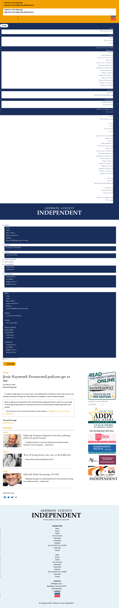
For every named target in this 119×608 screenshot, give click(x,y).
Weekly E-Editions (107, 102)
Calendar (57, 543)
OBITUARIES (8, 262)
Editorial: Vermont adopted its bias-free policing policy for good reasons (46, 436)
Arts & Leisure (57, 536)
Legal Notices (10, 269)
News (57, 528)
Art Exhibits (9, 279)
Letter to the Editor (12, 255)
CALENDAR (8, 274)
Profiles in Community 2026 (104, 109)
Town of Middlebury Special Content (17, 240)
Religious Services (11, 282)
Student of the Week (12, 235)
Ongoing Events (11, 276)
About (111, 28)
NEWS (6, 225)
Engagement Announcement (104, 68)
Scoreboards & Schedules (13, 247)
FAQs (111, 38)
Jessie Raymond (8, 423)
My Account (109, 112)
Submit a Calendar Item (106, 80)
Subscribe (57, 548)
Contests (110, 53)
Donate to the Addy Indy (13, 3)
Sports (57, 531)
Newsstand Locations (106, 31)
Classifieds (57, 541)
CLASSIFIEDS (8, 264)
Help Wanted (10, 267)
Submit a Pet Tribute (106, 85)
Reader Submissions (107, 55)
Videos (8, 230)
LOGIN (4, 26)
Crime (8, 228)
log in (48, 411)
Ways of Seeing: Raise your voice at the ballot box (47, 454)
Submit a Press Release (106, 83)
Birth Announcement (106, 70)
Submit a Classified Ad (106, 75)
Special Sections (108, 105)
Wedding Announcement (105, 65)
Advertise (110, 90)
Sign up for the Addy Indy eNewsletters (19, 5)
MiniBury (9, 238)
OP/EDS (7, 252)
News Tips (110, 60)
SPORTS (7, 245)
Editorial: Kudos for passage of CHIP (41, 474)
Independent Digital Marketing (103, 95)
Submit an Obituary (107, 78)
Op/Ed (5, 373)
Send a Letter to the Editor (105, 63)
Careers (110, 43)
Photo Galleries (10, 233)
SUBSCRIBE (10, 364)
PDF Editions (109, 100)
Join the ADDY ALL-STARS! (104, 48)
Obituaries (57, 538)
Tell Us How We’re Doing (105, 58)
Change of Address (107, 73)
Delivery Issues (108, 40)
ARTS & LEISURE (10, 259)
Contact (110, 35)
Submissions (109, 50)
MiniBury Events (11, 284)
